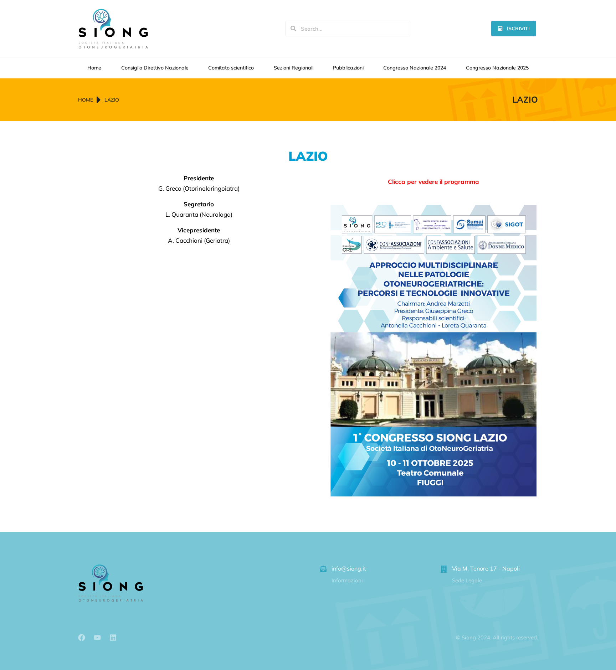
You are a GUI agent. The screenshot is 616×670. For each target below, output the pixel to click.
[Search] (293, 28)
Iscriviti (518, 28)
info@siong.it (349, 568)
